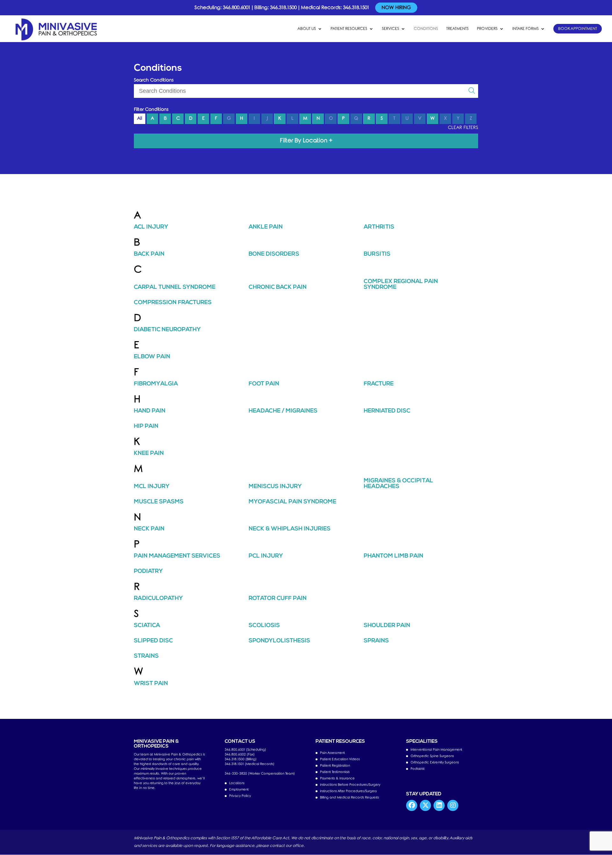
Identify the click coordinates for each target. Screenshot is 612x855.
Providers (487, 28)
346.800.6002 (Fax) (240, 754)
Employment (239, 789)
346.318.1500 (283, 7)
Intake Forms (525, 28)
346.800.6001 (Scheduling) (245, 749)
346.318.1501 (356, 7)
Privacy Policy (240, 796)
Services (390, 28)
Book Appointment (577, 28)
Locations (236, 783)
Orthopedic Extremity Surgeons (435, 762)
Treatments (457, 28)
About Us (306, 28)
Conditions (426, 28)
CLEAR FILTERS (463, 127)
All (139, 118)
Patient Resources (349, 28)
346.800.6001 (236, 7)
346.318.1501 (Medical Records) (249, 764)
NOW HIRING (396, 7)
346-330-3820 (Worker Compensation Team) (260, 773)
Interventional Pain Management (436, 749)
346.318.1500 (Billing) (241, 759)
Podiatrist (418, 769)
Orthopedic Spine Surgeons (432, 756)
